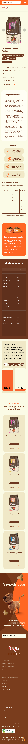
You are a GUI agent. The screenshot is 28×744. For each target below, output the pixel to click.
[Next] (24, 30)
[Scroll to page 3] (16, 43)
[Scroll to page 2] (14, 43)
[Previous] (3, 30)
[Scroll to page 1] (12, 43)
